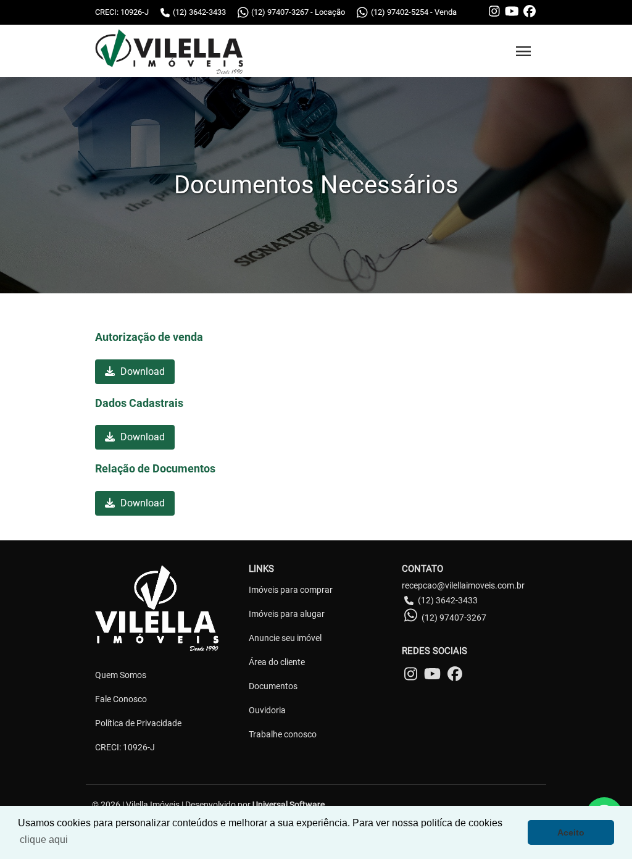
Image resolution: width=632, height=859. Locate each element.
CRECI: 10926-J (125, 747)
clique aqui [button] (44, 839)
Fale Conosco (121, 699)
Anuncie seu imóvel (285, 638)
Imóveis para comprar (291, 590)
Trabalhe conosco (283, 734)
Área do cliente (277, 662)
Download (141, 371)
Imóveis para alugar (287, 614)
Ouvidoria (267, 710)
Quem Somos (120, 675)
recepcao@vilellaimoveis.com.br (463, 585)
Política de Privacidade (138, 723)
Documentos (273, 686)
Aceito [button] (570, 832)
